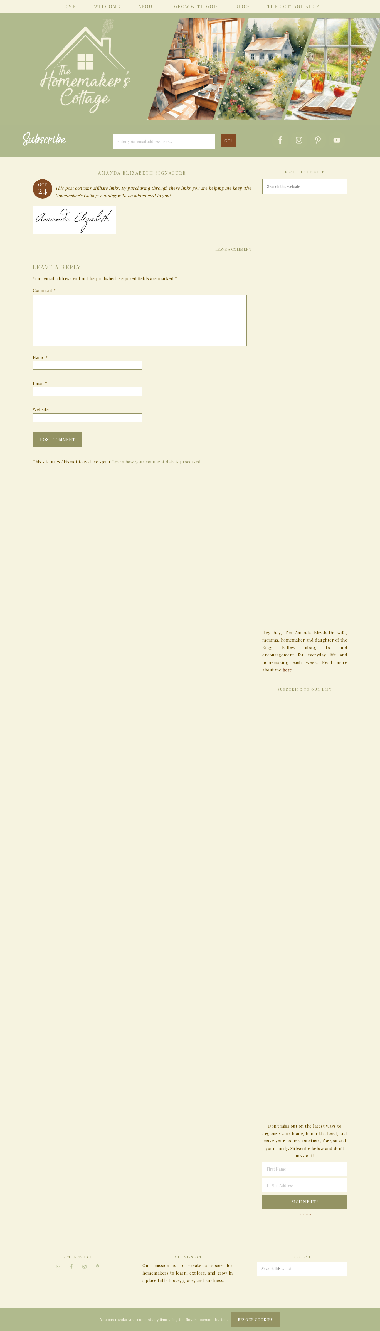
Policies (304, 1214)
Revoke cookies (255, 1319)
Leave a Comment (233, 249)
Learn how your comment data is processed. (157, 462)
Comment (44, 290)
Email (40, 383)
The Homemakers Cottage (190, 77)
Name (40, 357)
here (287, 670)
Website (41, 409)
